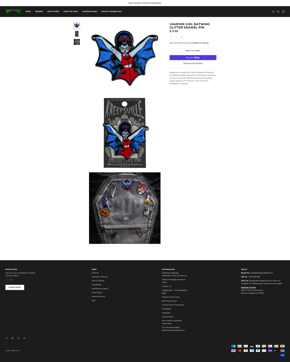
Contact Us (166, 286)
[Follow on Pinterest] (18, 338)
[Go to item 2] (77, 34)
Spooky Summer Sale (111, 11)
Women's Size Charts (171, 297)
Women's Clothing (99, 277)
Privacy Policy (168, 317)
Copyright (166, 313)
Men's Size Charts (169, 301)
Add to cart (193, 51)
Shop (28, 11)
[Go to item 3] (77, 42)
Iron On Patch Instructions (173, 305)
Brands (39, 11)
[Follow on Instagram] (12, 338)
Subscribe (15, 287)
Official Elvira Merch (100, 289)
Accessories (96, 285)
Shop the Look (71, 11)
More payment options (193, 63)
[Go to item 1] (77, 25)
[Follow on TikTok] (24, 338)
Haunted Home (89, 11)
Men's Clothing (98, 281)
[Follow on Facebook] (6, 338)
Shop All (95, 273)
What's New (53, 11)
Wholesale (166, 309)
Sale (93, 300)
